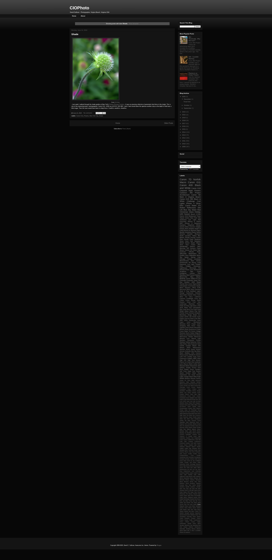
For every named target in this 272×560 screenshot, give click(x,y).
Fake (199, 450)
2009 (184, 146)
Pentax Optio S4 (185, 410)
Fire (192, 309)
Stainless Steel (185, 275)
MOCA (181, 478)
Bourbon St (183, 432)
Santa (199, 502)
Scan (181, 417)
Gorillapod (198, 460)
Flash (191, 239)
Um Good (191, 375)
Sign (191, 271)
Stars (192, 418)
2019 (184, 117)
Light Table (197, 474)
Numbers (182, 340)
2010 (184, 144)
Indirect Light (183, 399)
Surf (190, 307)
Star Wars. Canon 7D (195, 511)
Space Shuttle (193, 417)
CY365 (198, 214)
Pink (199, 273)
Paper (192, 492)
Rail (184, 499)
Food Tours (197, 356)
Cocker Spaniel (196, 387)
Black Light (188, 431)
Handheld (193, 291)
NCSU (191, 481)
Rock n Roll (197, 306)
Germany (187, 459)
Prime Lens (189, 269)
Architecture (184, 195)
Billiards (189, 429)
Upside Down (192, 523)
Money (187, 479)
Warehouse (198, 527)
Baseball (193, 382)
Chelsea (188, 438)
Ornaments (190, 340)
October (187, 105)
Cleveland (198, 289)
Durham (194, 392)
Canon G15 (184, 199)
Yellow (194, 236)
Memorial (193, 268)
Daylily (198, 286)
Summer (192, 513)
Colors (187, 218)
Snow (181, 241)
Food (199, 271)
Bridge (190, 315)
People (188, 367)
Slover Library (184, 250)
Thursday (189, 516)
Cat (189, 220)
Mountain (182, 324)
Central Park (197, 385)
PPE (189, 492)
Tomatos (193, 518)
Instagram (183, 273)
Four (199, 453)
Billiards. (194, 429)
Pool (199, 367)
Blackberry (183, 315)
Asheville (188, 351)
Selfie (199, 324)
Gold (196, 459)
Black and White (190, 186)
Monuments (193, 366)
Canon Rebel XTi (193, 206)
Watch (191, 376)
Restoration (191, 413)
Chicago (182, 259)
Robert (182, 208)
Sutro (188, 514)
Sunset (187, 214)
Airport (193, 349)
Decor (188, 309)
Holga (199, 397)
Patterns (198, 408)
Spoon (199, 417)
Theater (198, 264)
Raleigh (188, 499)
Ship (181, 344)
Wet (199, 345)
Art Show (187, 380)
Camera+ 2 (183, 436)
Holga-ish (198, 333)
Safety (181, 502)
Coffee (182, 300)
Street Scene (184, 243)
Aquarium (187, 425)
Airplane (198, 275)
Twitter (199, 521)
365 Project (195, 193)
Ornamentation (183, 408)
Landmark (198, 362)
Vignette (182, 327)
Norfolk (197, 179)
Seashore (185, 417)
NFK (194, 403)
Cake (199, 383)
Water (194, 210)
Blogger (159, 545)
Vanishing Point (197, 525)
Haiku (199, 462)
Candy (199, 329)
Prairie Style (187, 495)
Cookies (188, 443)
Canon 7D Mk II (184, 385)
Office (192, 404)
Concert (192, 227)
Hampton (197, 241)
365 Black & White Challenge (190, 200)
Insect (194, 335)
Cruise (187, 300)
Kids (199, 302)
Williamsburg (197, 347)
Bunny (194, 432)
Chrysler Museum (194, 234)
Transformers (197, 520)
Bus (196, 383)
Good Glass (183, 460)
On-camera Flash (185, 406)
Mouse (186, 403)
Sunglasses (198, 418)
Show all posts (133, 23)
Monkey (192, 479)
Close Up (197, 298)
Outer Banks (183, 492)
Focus (185, 453)
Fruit (194, 302)
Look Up (195, 401)
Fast (190, 452)
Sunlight (188, 345)
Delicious (188, 446)
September (188, 108)
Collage (198, 331)
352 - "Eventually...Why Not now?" (194, 39)
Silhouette (183, 253)
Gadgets (189, 358)
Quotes (195, 497)
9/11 (186, 424)
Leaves (192, 273)
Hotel (188, 467)
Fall (191, 241)
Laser (199, 320)
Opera (195, 490)
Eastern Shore (185, 302)
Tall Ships (187, 420)
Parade (190, 408)
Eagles (186, 448)
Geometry (191, 457)
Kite (193, 362)
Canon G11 (79, 116)
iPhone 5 (188, 223)
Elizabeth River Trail (185, 450)
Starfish (182, 513)
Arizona (182, 351)
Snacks (182, 507)
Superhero (198, 513)
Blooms (182, 329)
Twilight (198, 227)
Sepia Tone (191, 371)
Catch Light (197, 436)
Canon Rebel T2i (185, 331)
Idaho (195, 467)
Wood (181, 530)
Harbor (187, 311)
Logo (194, 476)
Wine (181, 297)
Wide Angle (197, 376)
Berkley (199, 382)
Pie (187, 493)
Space (199, 509)
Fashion (182, 394)
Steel (199, 344)
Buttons (199, 432)
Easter (194, 316)
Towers (199, 518)
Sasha (198, 232)
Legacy (191, 473)
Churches (183, 221)
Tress (181, 521)
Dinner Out (183, 392)
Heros (181, 466)
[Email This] (97, 113)
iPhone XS (182, 532)
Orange (182, 293)
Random (192, 499)
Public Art (183, 306)
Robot (190, 415)
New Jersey (196, 261)
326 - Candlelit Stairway (193, 57)
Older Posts (168, 123)
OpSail (194, 406)
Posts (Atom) (126, 128)
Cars (186, 241)
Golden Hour (184, 255)
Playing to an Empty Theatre (194, 74)
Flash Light (193, 394)
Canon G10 (196, 188)
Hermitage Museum (195, 464)
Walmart (191, 527)
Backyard (198, 380)
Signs (199, 230)
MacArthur (186, 478)
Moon (199, 255)
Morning (182, 248)
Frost (192, 455)
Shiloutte (198, 293)
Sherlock (193, 230)
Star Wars (187, 418)
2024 (184, 112)
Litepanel (183, 191)
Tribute (187, 521)
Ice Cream (188, 362)
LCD (181, 401)
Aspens (191, 427)
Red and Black (184, 500)
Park (195, 492)
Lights (199, 291)
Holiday (198, 212)
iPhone (191, 327)
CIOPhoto (79, 8)
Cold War (198, 439)
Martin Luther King (195, 364)
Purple (194, 324)
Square (181, 511)
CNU (192, 353)
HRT (181, 223)
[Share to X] (101, 113)
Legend (196, 473)
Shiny (199, 342)
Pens (188, 324)
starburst (187, 532)
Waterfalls (182, 528)
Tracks (181, 520)
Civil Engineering (196, 438)
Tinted (181, 518)
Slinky (185, 344)
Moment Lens (185, 338)
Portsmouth (184, 262)
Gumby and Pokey (190, 462)
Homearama (197, 466)
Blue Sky (187, 210)
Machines (192, 304)
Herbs (187, 464)
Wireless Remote (190, 378)
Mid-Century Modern (186, 336)
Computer (189, 280)
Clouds (186, 239)
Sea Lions (190, 504)
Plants (194, 232)
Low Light (190, 264)
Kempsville (192, 320)
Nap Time (198, 481)
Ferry (193, 452)
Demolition (188, 390)
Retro (196, 413)
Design (199, 390)
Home (74, 16)
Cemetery (188, 232)
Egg (190, 448)
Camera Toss (196, 434)
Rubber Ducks (189, 369)
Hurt (191, 467)
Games (199, 396)
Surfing (181, 420)
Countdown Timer (185, 389)
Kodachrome (187, 471)
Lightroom (182, 476)
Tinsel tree (187, 102)
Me (200, 478)
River (181, 369)
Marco (191, 478)
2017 (184, 123)
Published (190, 497)
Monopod (198, 479)
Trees (199, 216)
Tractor (186, 520)
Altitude (195, 424)
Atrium (194, 427)
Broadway (189, 432)
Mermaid (182, 479)
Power (181, 495)
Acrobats (190, 424)
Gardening (182, 457)
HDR (193, 282)
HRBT (195, 358)
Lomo (188, 322)
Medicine (182, 403)
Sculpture (183, 271)
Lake (193, 471)
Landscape (183, 304)
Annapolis (198, 313)
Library (198, 335)
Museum (186, 481)
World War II (187, 530)
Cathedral (182, 438)
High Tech (191, 360)
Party (194, 408)
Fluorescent (183, 396)
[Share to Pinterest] (105, 113)
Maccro (186, 364)
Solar (195, 509)
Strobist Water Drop (193, 373)
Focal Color (191, 396)
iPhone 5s (186, 230)
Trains (193, 244)
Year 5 (193, 530)
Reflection (185, 413)
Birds (187, 227)
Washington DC (195, 253)
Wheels (182, 347)
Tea (200, 514)
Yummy (198, 378)
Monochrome (184, 261)
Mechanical (197, 322)
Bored (194, 431)
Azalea (199, 427)
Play (196, 311)
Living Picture (188, 476)
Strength (187, 513)
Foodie (190, 453)
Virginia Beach (194, 197)
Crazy (181, 445)
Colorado (183, 280)
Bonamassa (192, 329)
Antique (198, 349)
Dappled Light (193, 445)
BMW (193, 380)
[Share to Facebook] (103, 113)
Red (199, 210)
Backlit (182, 232)
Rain (181, 239)
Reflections (191, 208)
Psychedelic (197, 495)
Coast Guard (183, 439)
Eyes (199, 316)
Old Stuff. (198, 488)
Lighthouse (183, 268)
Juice (199, 469)
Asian (186, 427)
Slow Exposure (192, 344)
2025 (184, 96)
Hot (185, 467)
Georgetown (197, 457)
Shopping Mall (185, 326)
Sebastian (193, 342)
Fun (188, 318)
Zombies (198, 530)
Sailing (188, 342)
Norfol (194, 485)
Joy (196, 469)
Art (190, 262)
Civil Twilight (185, 266)
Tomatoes (186, 518)
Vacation (182, 525)
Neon (186, 228)
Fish (181, 453)
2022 (184, 115)
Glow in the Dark (195, 318)
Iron (194, 469)
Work (197, 422)
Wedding (188, 528)
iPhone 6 (191, 221)
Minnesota (197, 336)
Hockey (192, 466)
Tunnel (182, 284)
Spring (193, 257)
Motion (192, 311)
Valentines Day (188, 525)
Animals (191, 313)
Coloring (190, 441)
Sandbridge (184, 246)
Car (199, 278)
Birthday (182, 431)
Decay (194, 262)
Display (199, 446)
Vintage (186, 376)
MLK (199, 401)
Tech (181, 244)
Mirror (181, 287)
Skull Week (184, 307)
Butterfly (182, 278)
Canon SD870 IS (192, 278)
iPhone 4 (190, 203)
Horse (181, 467)
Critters (194, 389)
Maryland (182, 366)
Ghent (198, 221)
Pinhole (198, 340)
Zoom (187, 327)
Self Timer (183, 371)
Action (188, 349)
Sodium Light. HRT (188, 509)
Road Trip (185, 415)
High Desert (186, 466)
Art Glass (193, 250)
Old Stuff (191, 488)
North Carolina (185, 236)
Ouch (199, 490)
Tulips (199, 326)
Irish (191, 469)
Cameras (182, 298)
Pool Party (187, 411)
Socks (194, 507)
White (188, 347)
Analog (181, 380)
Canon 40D (186, 185)
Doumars (182, 333)
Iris (188, 469)
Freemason (183, 358)
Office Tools (197, 404)
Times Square (197, 516)
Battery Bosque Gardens (117, 104)
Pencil (199, 492)
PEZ (199, 244)
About (83, 16)
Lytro (181, 364)
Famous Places (184, 452)
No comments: (88, 113)
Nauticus (182, 483)
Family (182, 318)
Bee (192, 351)
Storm (193, 326)
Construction (192, 286)
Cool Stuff (193, 443)
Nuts (181, 488)
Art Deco (189, 297)
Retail (199, 282)
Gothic (181, 462)
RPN (199, 497)
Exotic (195, 450)
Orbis (199, 406)
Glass (191, 212)
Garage (199, 455)
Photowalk (194, 410)
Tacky (196, 514)
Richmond (197, 269)
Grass (187, 397)
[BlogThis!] (99, 113)
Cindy (184, 309)
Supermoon (183, 375)
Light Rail (197, 220)
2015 (184, 129)
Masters (196, 478)
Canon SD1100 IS (189, 355)
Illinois (199, 467)
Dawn (199, 445)
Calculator (188, 434)
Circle (188, 387)
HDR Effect (184, 320)
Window (199, 528)
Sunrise (182, 234)
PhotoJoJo (182, 493)
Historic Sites (195, 246)
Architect (192, 425)
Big (195, 351)
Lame (188, 401)
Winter (198, 225)
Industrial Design (191, 399)
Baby (181, 429)
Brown (193, 383)
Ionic (197, 399)
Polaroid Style (197, 493)
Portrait (193, 237)
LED (181, 214)
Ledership (198, 471)
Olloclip (191, 252)
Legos (181, 322)
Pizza (199, 410)
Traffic (191, 520)
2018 (184, 120)
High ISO (183, 360)
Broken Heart (187, 383)
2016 (184, 126)
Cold (181, 356)
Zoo (186, 284)
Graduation (183, 397)
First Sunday (188, 356)
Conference (198, 441)
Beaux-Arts (183, 277)
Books (198, 277)
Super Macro (196, 243)
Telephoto (191, 225)
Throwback (183, 516)
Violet (187, 422)
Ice (185, 335)
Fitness (187, 394)
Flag (187, 291)
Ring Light (189, 306)
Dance (186, 445)
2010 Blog (117, 102)
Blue (191, 277)
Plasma (190, 493)
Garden (186, 282)
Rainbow (182, 342)
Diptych (194, 446)
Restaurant (192, 216)
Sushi (185, 514)
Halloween (192, 255)
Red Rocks (198, 499)
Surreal (181, 514)
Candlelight (189, 298)
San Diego (194, 502)
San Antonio (187, 502)
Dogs (195, 280)
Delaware (182, 446)
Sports (182, 373)
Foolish (195, 453)
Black (181, 353)
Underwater (183, 523)
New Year (188, 485)
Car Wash (191, 385)
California (198, 297)
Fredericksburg (184, 455)
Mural (181, 481)
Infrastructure (183, 469)
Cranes (199, 443)
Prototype (193, 411)
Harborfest (182, 464)
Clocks (193, 331)
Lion (191, 401)
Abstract (182, 349)
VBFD (199, 523)
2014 (184, 132)
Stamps (186, 511)
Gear (187, 457)
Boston (199, 431)
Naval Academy (190, 483)
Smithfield (198, 506)
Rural (190, 500)
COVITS (182, 434)
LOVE (184, 401)
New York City (94, 116)
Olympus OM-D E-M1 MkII (187, 490)
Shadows (197, 239)
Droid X (182, 291)
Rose (199, 252)
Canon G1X (184, 216)
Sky (181, 257)
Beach (193, 214)
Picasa (194, 367)
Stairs (181, 418)
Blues (188, 289)
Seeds (195, 504)
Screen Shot (183, 504)
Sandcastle (189, 293)
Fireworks (198, 452)
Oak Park (186, 488)
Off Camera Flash (194, 248)
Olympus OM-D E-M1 (193, 287)
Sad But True (197, 500)
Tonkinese (183, 220)
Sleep (193, 506)
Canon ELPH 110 (185, 316)
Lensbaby (197, 259)
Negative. (198, 403)
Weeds (194, 345)
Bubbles (187, 353)
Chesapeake (183, 286)
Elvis (192, 450)
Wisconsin (183, 289)
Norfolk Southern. (191, 486)
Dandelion (182, 390)
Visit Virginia (183, 527)
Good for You (191, 460)
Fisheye (189, 259)
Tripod (182, 218)
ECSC (199, 392)
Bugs (192, 289)
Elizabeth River (196, 448)
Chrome (198, 355)
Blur (199, 236)
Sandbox (198, 369)
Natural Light (196, 338)
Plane (199, 304)
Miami (188, 366)
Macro (183, 182)
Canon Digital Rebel (194, 284)
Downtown (197, 266)
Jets (199, 399)
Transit (192, 275)
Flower (182, 228)
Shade (74, 34)
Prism (192, 495)
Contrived (182, 443)
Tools (199, 295)
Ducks (188, 333)
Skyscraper (183, 295)
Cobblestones (191, 439)
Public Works (183, 497)
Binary (199, 429)
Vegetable (182, 422)
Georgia (182, 459)
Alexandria (197, 327)
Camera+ (183, 193)
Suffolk (182, 345)
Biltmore (182, 383)
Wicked (193, 528)
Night (191, 191)
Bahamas (182, 382)
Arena (197, 425)
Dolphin (182, 448)
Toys (187, 244)
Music (190, 403)
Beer (184, 429)
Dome (189, 392)
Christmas (184, 212)
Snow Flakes (188, 507)
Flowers (86, 116)
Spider (186, 257)
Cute (199, 389)
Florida (187, 237)
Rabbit (181, 499)
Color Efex (183, 441)
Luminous (198, 476)
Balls (187, 382)
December (187, 99)
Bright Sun (197, 315)
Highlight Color (193, 397)
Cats (199, 257)
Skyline (198, 371)
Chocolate (182, 387)
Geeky (192, 333)
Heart (199, 358)
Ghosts (192, 459)
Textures (194, 420)
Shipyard (182, 506)
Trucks (193, 521)
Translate (195, 169)
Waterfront (192, 422)
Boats (186, 329)
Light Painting (188, 474)
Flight (199, 394)
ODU (189, 404)
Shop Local (188, 506)
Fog (185, 318)
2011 (184, 141)
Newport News (184, 404)
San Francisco (197, 415)
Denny (194, 390)
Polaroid (182, 411)
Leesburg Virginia (184, 473)
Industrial (189, 335)
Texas (186, 313)
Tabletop (192, 514)
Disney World (196, 300)
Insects (182, 227)
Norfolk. (199, 486)
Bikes (199, 351)
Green (198, 237)
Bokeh (182, 237)
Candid (190, 436)
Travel (199, 420)
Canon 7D (185, 179)
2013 (184, 135)
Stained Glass (192, 295)
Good (199, 459)
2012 (184, 138)
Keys (181, 471)
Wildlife (182, 378)
